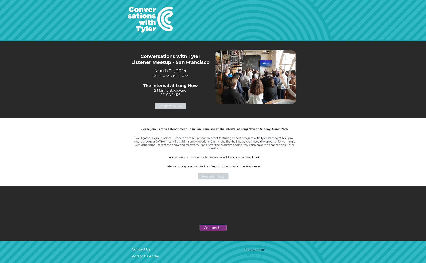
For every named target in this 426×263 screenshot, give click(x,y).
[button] (249, 255)
